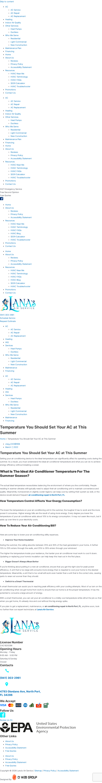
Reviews (14, 61)
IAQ (7, 342)
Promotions (10, 89)
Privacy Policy (17, 64)
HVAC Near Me (17, 73)
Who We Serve (11, 35)
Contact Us (10, 93)
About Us (9, 58)
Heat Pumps (16, 29)
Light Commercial (18, 42)
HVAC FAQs (16, 80)
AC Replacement (18, 16)
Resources (10, 70)
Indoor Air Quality (13, 22)
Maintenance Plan (13, 48)
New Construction (19, 45)
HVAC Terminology (19, 77)
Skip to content (7, 1)
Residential (15, 38)
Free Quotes (10, 751)
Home (8, 54)
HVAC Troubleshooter (20, 86)
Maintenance (11, 368)
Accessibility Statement (21, 67)
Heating (8, 19)
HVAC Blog (16, 233)
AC (6, 7)
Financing (9, 51)
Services (9, 345)
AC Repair (15, 13)
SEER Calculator (18, 83)
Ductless (14, 32)
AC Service (15, 10)
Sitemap (38, 770)
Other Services (11, 26)
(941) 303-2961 (10, 677)
